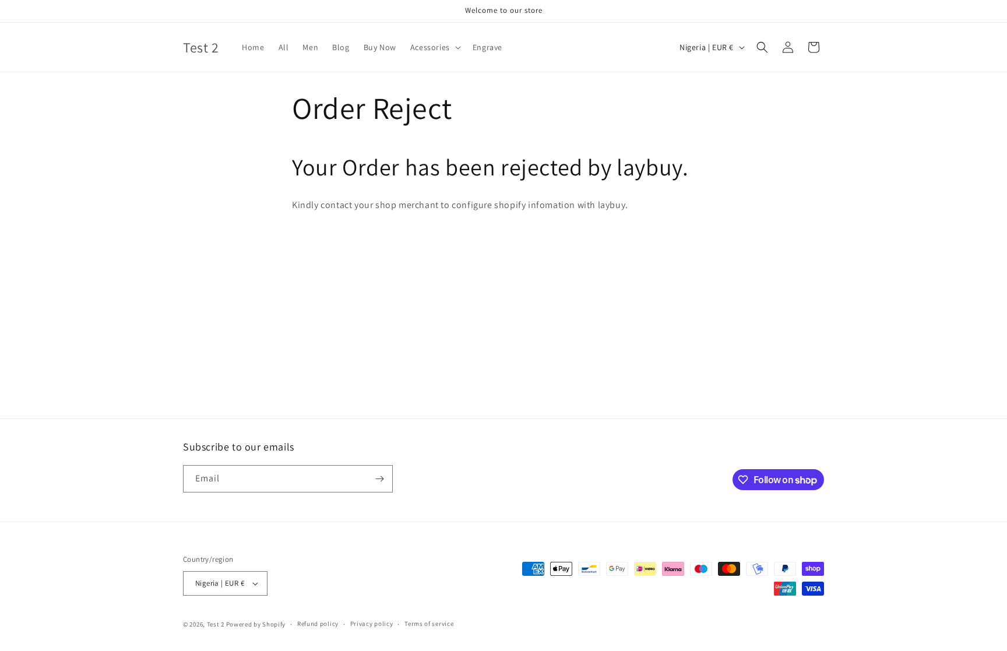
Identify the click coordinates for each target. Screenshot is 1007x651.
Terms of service (428, 624)
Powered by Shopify (256, 624)
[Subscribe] (379, 478)
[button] (434, 47)
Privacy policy (371, 624)
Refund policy (318, 624)
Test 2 (215, 624)
